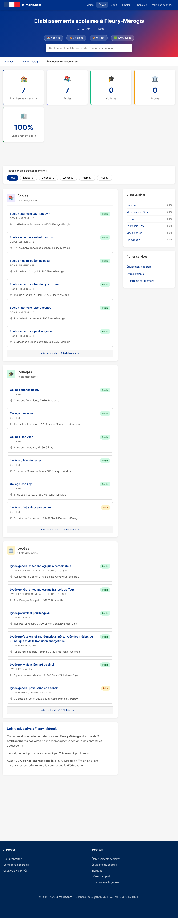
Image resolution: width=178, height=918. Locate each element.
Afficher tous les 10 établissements (60, 529)
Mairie (90, 4)
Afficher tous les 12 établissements (60, 353)
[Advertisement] (87, 154)
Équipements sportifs (139, 266)
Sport (114, 4)
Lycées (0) (68, 177)
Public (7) (87, 177)
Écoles (102, 4)
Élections (97, 870)
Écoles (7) (28, 177)
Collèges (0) (48, 177)
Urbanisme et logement (140, 280)
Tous (12, 177)
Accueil (9, 61)
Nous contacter (12, 859)
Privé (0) (104, 177)
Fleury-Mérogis (31, 61)
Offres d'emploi (135, 273)
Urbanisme (141, 4)
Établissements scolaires (106, 859)
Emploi (126, 4)
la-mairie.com (64, 897)
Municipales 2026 (162, 4)
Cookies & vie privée (15, 870)
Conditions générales (16, 864)
